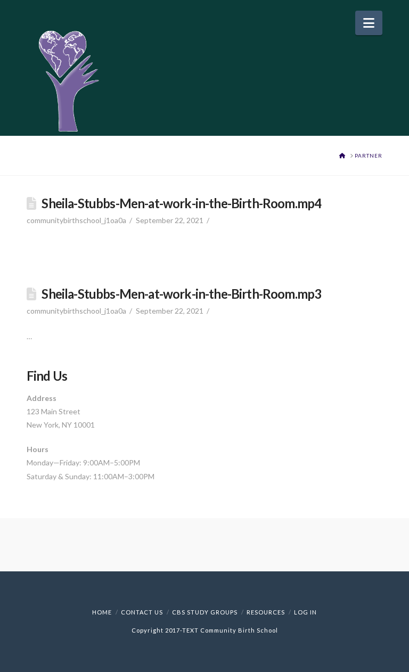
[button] (368, 23)
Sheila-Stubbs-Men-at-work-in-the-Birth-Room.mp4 (181, 203)
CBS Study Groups (205, 612)
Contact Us (142, 612)
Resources (266, 612)
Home (102, 612)
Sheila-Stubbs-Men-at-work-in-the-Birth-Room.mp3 (181, 293)
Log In (305, 612)
